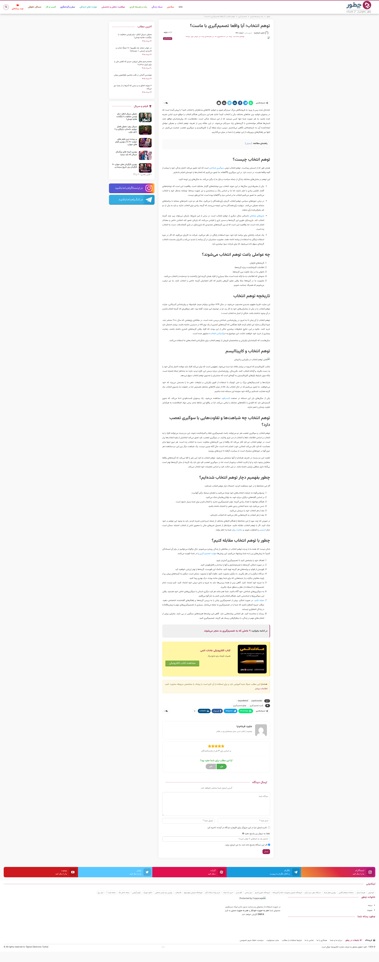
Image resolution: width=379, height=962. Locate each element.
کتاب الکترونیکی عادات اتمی (215, 651)
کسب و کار (51, 7)
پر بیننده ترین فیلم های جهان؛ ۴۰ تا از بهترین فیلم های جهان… (126, 142)
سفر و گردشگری (67, 7)
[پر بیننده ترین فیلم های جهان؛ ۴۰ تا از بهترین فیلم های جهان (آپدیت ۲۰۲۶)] (145, 142)
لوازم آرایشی (136, 892)
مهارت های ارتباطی (88, 7)
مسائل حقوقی (34, 7)
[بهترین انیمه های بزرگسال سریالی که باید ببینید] (145, 155)
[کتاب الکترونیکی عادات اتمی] (252, 659)
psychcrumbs (257, 701)
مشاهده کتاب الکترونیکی (182, 663)
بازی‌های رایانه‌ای (257, 216)
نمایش (248, 143)
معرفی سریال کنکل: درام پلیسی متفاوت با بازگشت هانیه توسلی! (135, 36)
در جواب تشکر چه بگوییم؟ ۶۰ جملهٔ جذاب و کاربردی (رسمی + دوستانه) (134, 49)
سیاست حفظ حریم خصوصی (252, 940)
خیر (210, 766)
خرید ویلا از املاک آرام (212, 892)
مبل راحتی (248, 892)
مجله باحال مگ (123, 892)
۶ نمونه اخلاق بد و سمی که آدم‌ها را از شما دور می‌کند (133, 87)
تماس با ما (309, 940)
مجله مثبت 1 (110, 892)
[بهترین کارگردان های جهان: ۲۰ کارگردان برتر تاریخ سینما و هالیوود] (145, 168)
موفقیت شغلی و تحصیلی (113, 7)
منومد (369, 910)
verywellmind (243, 701)
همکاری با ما (322, 940)
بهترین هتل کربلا (330, 892)
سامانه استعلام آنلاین (346, 892)
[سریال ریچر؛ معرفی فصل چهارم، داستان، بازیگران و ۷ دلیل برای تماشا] (145, 130)
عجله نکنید (259, 600)
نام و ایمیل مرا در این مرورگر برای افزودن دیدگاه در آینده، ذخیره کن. (237, 827)
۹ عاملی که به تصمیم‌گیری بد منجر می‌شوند (227, 631)
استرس (262, 530)
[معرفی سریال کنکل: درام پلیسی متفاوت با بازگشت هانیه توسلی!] (145, 117)
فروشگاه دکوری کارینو (262, 892)
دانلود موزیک (147, 892)
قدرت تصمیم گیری (256, 705)
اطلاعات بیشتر (261, 688)
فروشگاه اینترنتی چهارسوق (193, 892)
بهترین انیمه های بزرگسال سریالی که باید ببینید (126, 153)
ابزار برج (100, 892)
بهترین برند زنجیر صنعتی (163, 892)
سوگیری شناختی (216, 168)
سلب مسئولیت (272, 940)
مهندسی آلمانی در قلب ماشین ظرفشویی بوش (133, 75)
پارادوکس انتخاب (217, 333)
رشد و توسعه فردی (138, 7)
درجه (370, 905)
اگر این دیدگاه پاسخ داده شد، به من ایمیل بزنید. (246, 845)
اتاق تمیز (239, 892)
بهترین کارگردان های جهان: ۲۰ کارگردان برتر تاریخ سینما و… (124, 166)
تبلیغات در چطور (352, 940)
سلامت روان (237, 530)
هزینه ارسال (361, 892)
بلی (221, 766)
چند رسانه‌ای (18, 9)
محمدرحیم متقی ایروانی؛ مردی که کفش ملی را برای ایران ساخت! (133, 63)
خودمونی (371, 892)
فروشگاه (368, 940)
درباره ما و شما (336, 940)
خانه (181, 7)
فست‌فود (226, 398)
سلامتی (170, 7)
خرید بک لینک (228, 892)
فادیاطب (178, 892)
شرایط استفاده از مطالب (292, 940)
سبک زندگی (157, 7)
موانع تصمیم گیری (239, 705)
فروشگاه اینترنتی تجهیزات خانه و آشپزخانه (287, 892)
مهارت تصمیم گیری (207, 553)
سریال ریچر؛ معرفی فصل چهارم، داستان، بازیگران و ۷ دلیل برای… (125, 129)
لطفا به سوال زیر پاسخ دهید (257, 833)
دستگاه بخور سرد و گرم (313, 892)
